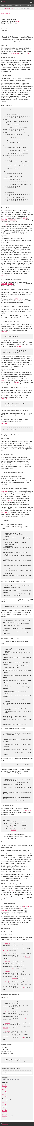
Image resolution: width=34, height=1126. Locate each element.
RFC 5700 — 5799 (25, 8)
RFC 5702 (13, 826)
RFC (18, 8)
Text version (4, 13)
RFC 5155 (9, 500)
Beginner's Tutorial (6, 5)
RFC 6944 (4, 1107)
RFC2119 (4, 275)
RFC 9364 (4, 1116)
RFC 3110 (27, 957)
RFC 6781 (4, 1104)
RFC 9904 (4, 1117)
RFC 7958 (4, 1112)
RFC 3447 (23, 1018)
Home (2, 8)
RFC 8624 (4, 1114)
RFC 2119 (5, 950)
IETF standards (12, 8)
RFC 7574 (4, 1111)
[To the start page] (4, 1124)
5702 (17, 21)
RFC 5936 (4, 1100)
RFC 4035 (26, 53)
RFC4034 (4, 220)
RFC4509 (4, 910)
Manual (29, 5)
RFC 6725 (4, 1102)
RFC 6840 (4, 1106)
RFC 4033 (11, 53)
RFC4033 (24, 218)
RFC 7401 (4, 1109)
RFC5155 (4, 491)
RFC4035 (13, 220)
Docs (6, 8)
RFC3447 (4, 380)
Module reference (20, 5)
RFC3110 (10, 284)
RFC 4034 (17, 53)
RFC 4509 (5, 1028)
